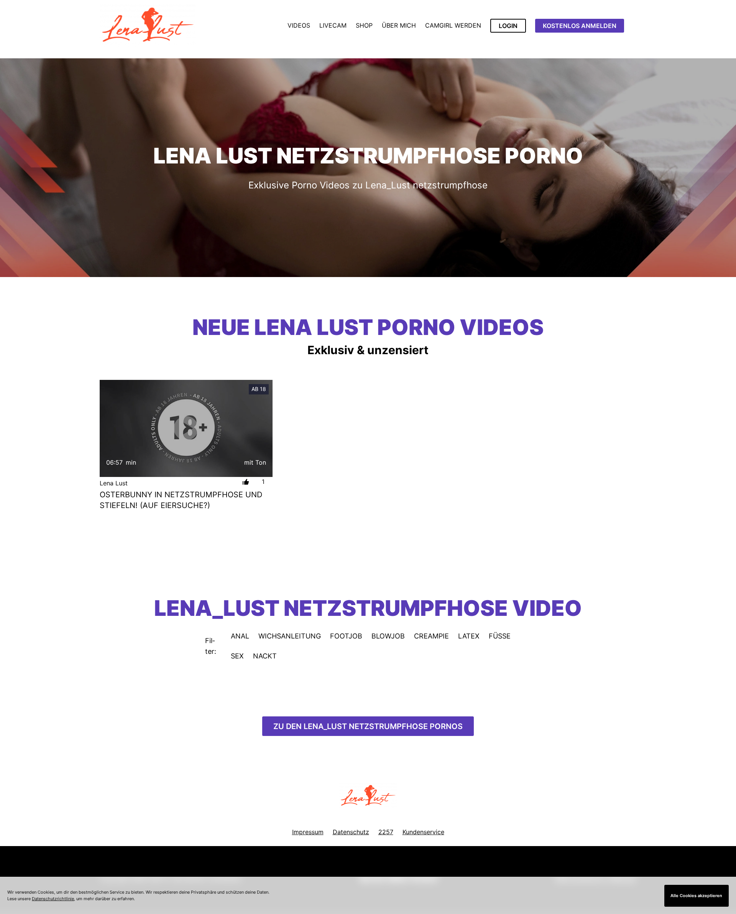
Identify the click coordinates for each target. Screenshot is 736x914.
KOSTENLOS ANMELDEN (579, 26)
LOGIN (508, 26)
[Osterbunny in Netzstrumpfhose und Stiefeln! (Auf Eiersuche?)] (186, 428)
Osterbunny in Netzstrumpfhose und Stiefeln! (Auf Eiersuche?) (181, 500)
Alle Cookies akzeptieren (696, 895)
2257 (385, 832)
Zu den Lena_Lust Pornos (368, 726)
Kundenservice (423, 832)
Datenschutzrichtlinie (53, 898)
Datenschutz (351, 832)
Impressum (308, 832)
